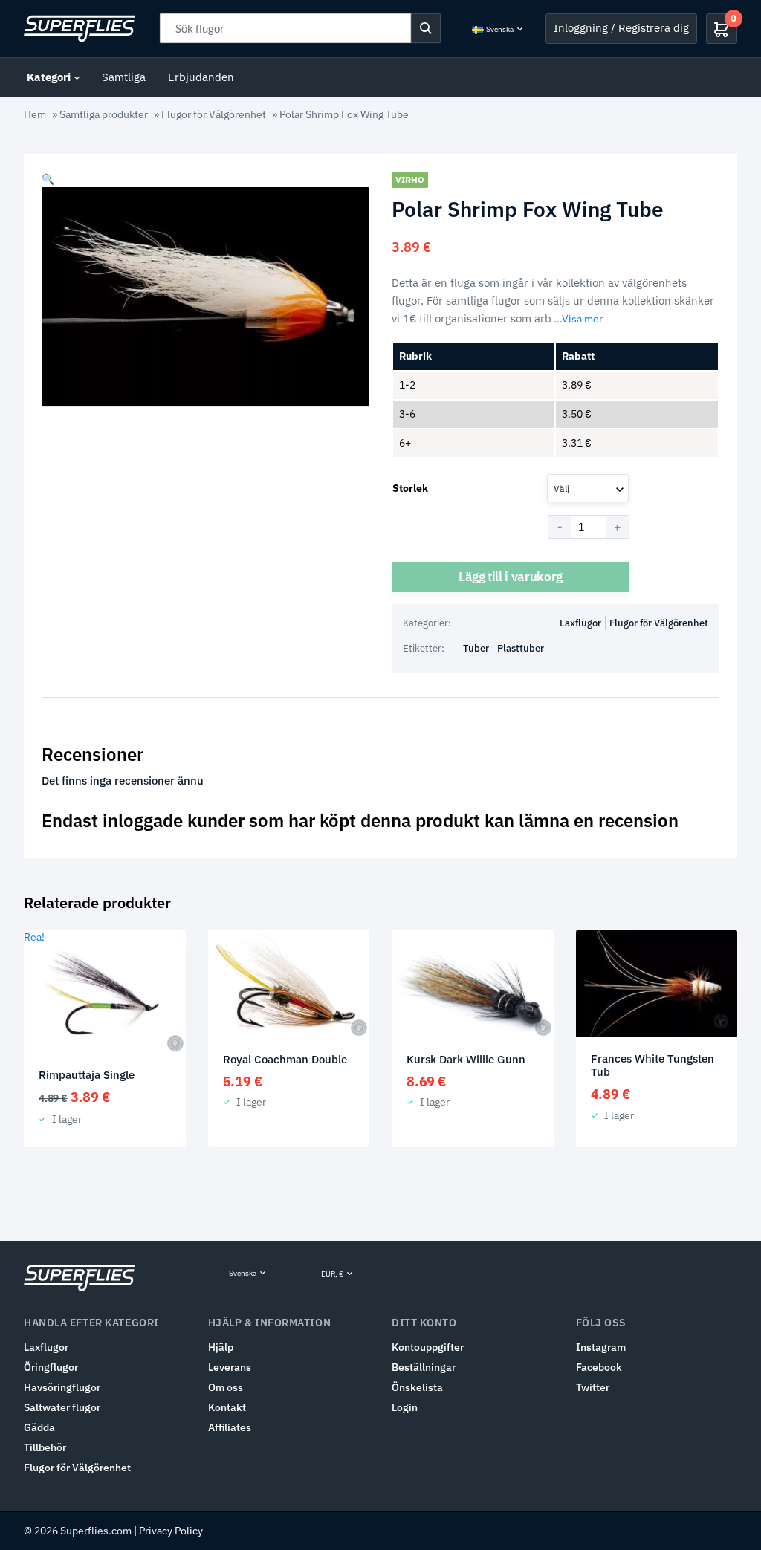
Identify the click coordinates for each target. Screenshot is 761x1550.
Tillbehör (45, 1447)
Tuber (476, 648)
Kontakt (227, 1407)
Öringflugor (51, 1367)
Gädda (39, 1427)
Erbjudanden (201, 77)
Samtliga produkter (103, 114)
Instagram (601, 1347)
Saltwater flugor (62, 1407)
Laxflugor (580, 623)
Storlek (410, 488)
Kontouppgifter (428, 1347)
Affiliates (229, 1427)
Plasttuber (520, 648)
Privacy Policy (171, 1530)
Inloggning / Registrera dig (621, 28)
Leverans (229, 1367)
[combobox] (588, 488)
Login (405, 1407)
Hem (35, 114)
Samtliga (124, 77)
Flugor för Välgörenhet (213, 114)
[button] (48, 179)
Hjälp (220, 1347)
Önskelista (417, 1387)
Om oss (225, 1387)
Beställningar (424, 1367)
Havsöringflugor (62, 1387)
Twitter (592, 1387)
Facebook (599, 1367)
